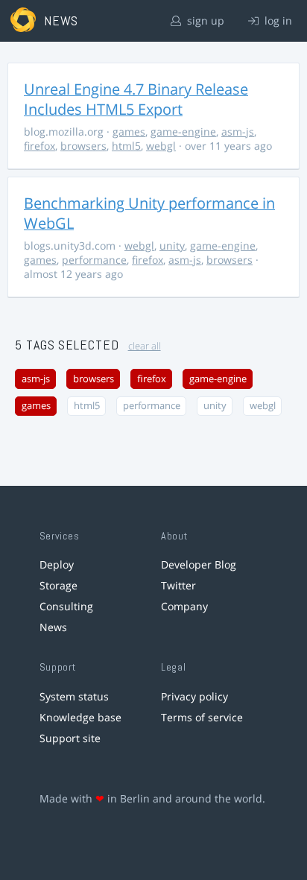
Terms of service (202, 717)
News (53, 627)
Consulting (66, 606)
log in (277, 20)
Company (184, 606)
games (129, 131)
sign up (204, 20)
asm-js (237, 131)
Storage (58, 585)
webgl (161, 146)
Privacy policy (194, 696)
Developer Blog (198, 564)
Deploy (56, 564)
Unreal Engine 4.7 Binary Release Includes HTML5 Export (136, 99)
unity (172, 245)
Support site (70, 738)
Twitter (178, 585)
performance (94, 260)
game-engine (183, 131)
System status (74, 696)
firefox (39, 146)
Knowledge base (80, 717)
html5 (126, 146)
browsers (83, 146)
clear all (144, 346)
